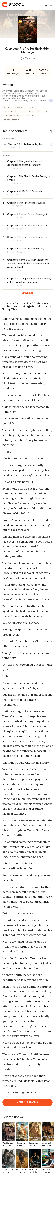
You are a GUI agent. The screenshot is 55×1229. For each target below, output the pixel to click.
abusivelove (35, 112)
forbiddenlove (11, 112)
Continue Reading (27, 1102)
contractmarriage (13, 116)
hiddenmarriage (11, 120)
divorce (31, 116)
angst (31, 108)
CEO (24, 112)
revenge (8, 108)
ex (46, 112)
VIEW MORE (27, 293)
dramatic (20, 108)
